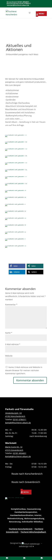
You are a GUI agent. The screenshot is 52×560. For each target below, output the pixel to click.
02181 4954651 (19, 453)
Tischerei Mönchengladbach (33, 532)
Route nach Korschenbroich (27, 473)
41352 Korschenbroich (15, 416)
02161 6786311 (19, 419)
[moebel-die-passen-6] (15, 213)
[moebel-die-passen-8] (15, 199)
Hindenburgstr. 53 (13, 413)
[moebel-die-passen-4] (15, 227)
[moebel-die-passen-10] (16, 185)
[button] (17, 266)
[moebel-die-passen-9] (15, 192)
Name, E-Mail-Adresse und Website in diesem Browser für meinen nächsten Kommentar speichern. (23, 370)
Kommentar (11, 304)
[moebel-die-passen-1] (15, 240)
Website (8, 355)
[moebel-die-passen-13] (16, 164)
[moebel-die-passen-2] (15, 233)
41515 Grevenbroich (14, 450)
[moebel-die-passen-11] (16, 178)
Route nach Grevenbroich (25, 482)
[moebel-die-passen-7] (15, 206)
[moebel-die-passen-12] (16, 171)
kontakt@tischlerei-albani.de (18, 422)
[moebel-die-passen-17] (16, 137)
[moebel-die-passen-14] (16, 157)
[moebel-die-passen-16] (16, 143)
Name (8, 333)
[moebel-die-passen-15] (16, 150)
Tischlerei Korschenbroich (20, 529)
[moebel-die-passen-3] (15, 247)
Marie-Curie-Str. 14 (13, 447)
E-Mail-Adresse (12, 344)
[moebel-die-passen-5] (15, 220)
